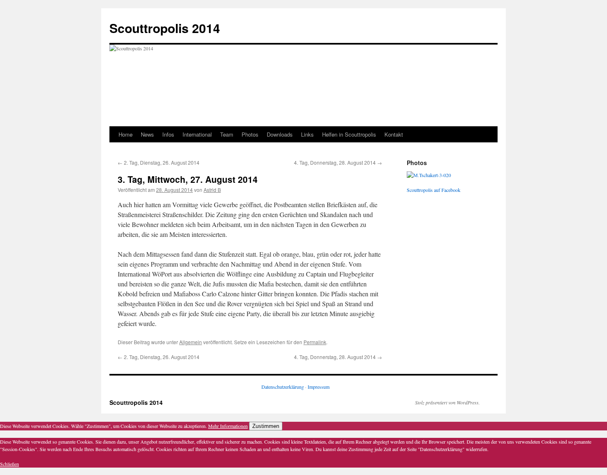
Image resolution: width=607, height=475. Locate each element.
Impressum (319, 386)
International (197, 134)
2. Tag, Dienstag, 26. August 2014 (158, 162)
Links (307, 134)
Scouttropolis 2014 (164, 28)
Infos (168, 134)
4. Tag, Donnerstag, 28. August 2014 (338, 162)
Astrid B (212, 189)
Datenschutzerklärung (282, 386)
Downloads (280, 134)
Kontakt (393, 134)
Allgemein (190, 341)
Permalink (315, 341)
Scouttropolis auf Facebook (433, 190)
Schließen (9, 464)
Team (226, 134)
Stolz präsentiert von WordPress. (447, 402)
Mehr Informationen (228, 426)
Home (126, 134)
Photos (250, 134)
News (147, 134)
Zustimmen (265, 426)
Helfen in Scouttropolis (349, 134)
